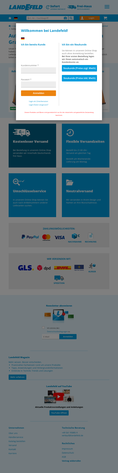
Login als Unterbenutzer (38, 101)
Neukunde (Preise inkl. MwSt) (79, 78)
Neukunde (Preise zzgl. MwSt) (79, 68)
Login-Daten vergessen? (38, 105)
